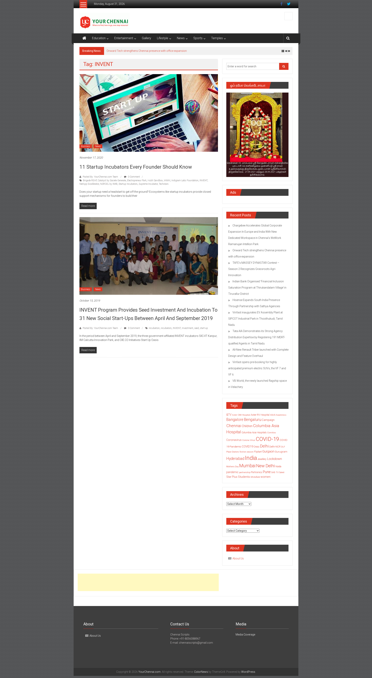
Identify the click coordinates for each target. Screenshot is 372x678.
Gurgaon (268, 451)
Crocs (256, 446)
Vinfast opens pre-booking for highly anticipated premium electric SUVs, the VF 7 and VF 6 (257, 368)
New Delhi (265, 465)
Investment (187, 328)
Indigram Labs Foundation (184, 180)
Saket (281, 472)
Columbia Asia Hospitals (254, 432)
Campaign (268, 420)
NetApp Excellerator (89, 184)
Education (99, 38)
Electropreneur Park (136, 180)
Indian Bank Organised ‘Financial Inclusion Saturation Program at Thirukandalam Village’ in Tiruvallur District (257, 287)
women (265, 477)
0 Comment (133, 176)
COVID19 (247, 446)
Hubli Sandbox (155, 180)
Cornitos (271, 432)
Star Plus (231, 476)
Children (247, 426)
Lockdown (274, 459)
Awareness (281, 415)
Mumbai (247, 465)
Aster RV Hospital (260, 414)
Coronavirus (234, 439)
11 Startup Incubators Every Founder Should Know (135, 167)
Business (85, 146)
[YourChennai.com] (84, 38)
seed (196, 328)
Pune (267, 472)
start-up (204, 328)
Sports (197, 38)
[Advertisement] (148, 582)
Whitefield (255, 477)
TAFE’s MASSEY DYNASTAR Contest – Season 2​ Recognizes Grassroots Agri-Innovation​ (253, 269)
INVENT (204, 180)
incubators (166, 328)
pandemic (232, 472)
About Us (238, 558)
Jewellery (261, 459)
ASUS (272, 415)
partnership (244, 472)
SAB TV (275, 472)
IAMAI (167, 180)
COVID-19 (267, 439)
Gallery (146, 38)
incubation (154, 328)
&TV (229, 414)
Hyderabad (235, 458)
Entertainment (123, 38)
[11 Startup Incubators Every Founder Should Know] (148, 112)
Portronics (256, 472)
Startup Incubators (128, 184)
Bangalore (234, 419)
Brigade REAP (90, 180)
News (181, 38)
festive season (246, 452)
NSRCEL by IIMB (108, 184)
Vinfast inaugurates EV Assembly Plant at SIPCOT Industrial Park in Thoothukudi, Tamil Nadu (255, 318)
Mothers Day (232, 466)
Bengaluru (252, 419)
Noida (278, 466)
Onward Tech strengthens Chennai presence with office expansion (147, 50)
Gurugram (281, 451)
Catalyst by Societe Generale (112, 180)
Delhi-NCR (275, 446)
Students (244, 477)
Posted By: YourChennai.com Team (100, 176)
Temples (217, 38)
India (251, 458)
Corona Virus (248, 440)
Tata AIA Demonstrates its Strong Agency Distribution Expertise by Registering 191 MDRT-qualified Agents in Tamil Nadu (256, 337)
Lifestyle (162, 38)
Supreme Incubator (148, 184)
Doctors (235, 452)
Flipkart (258, 451)
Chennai (233, 425)
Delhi (264, 446)
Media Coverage (245, 634)
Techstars (164, 184)
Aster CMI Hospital (241, 415)
